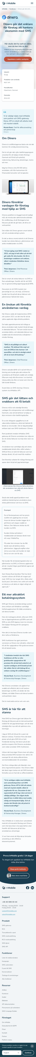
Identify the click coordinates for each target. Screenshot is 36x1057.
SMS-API (5, 947)
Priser (4, 1029)
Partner (4, 1036)
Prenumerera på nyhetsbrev (11, 1008)
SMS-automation (7, 965)
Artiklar (4, 990)
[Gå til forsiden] (9, 3)
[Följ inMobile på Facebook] (27, 887)
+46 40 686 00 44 (9, 902)
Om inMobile (6, 1022)
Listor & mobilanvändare (10, 958)
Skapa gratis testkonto (18, 869)
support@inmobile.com (9, 911)
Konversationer (7, 972)
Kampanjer (5, 961)
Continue (28, 1053)
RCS (3, 929)
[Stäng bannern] (32, 1046)
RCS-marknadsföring (9, 940)
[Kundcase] (13, 9)
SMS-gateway (6, 925)
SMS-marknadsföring (9, 936)
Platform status (7, 1040)
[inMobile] (5, 9)
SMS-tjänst (5, 943)
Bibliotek (5, 1001)
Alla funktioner (7, 979)
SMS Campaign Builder (9, 1011)
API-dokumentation (8, 1004)
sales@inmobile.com (8, 914)
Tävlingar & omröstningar (10, 975)
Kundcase (5, 994)
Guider (4, 997)
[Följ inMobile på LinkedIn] (32, 887)
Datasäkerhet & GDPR (9, 1026)
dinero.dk (7, 98)
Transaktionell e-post (9, 933)
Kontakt (4, 1033)
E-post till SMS (7, 968)
